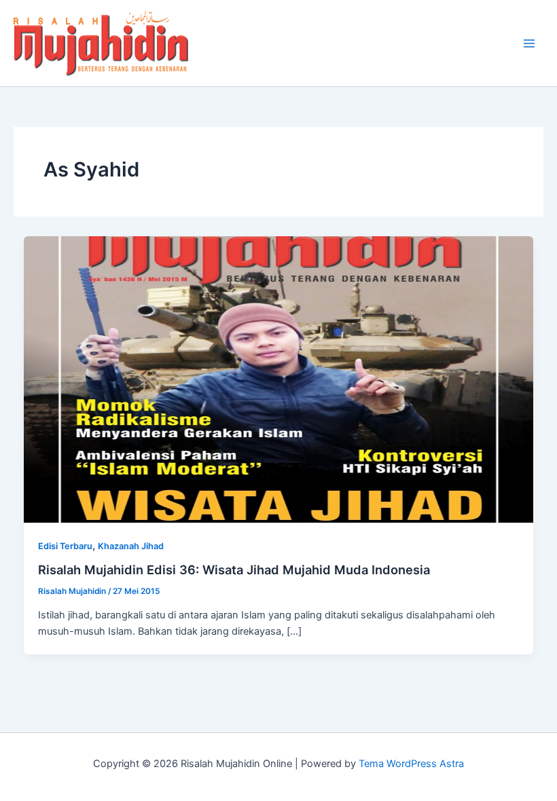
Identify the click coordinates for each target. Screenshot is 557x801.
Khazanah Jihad (131, 546)
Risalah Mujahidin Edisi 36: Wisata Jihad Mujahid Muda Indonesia (234, 569)
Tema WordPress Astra (411, 764)
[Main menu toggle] (529, 43)
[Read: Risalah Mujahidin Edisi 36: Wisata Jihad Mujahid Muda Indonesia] (279, 379)
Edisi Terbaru (65, 546)
